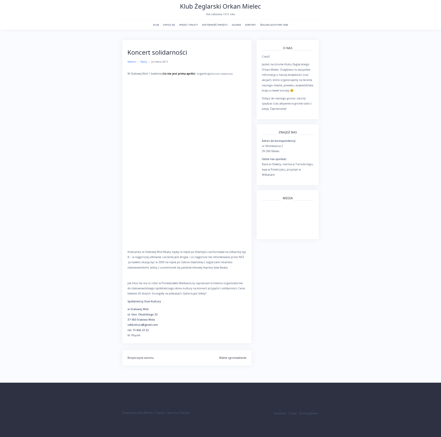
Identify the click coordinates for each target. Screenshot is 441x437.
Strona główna (308, 413)
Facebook (280, 413)
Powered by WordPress (137, 413)
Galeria (236, 24)
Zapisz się (169, 24)
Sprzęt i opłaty (188, 24)
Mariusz (131, 61)
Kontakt (250, 24)
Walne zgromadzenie (232, 358)
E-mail (292, 413)
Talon (169, 413)
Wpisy (143, 61)
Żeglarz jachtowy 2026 (274, 24)
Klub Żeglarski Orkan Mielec (220, 6)
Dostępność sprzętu (215, 24)
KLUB (156, 24)
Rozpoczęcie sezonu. (140, 358)
